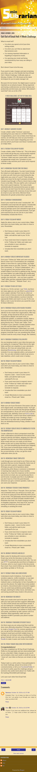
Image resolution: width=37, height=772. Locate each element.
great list (29, 291)
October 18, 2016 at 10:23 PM (20, 707)
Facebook (24, 667)
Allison (4, 760)
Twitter (30, 667)
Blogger (22, 770)
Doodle (3, 639)
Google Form (12, 629)
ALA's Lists (29, 413)
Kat (3, 765)
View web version (18, 753)
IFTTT (6, 562)
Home (18, 749)
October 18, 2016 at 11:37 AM (20, 692)
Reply (7, 702)
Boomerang (12, 350)
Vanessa (8, 692)
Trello (25, 289)
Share (3, 683)
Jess (7, 707)
